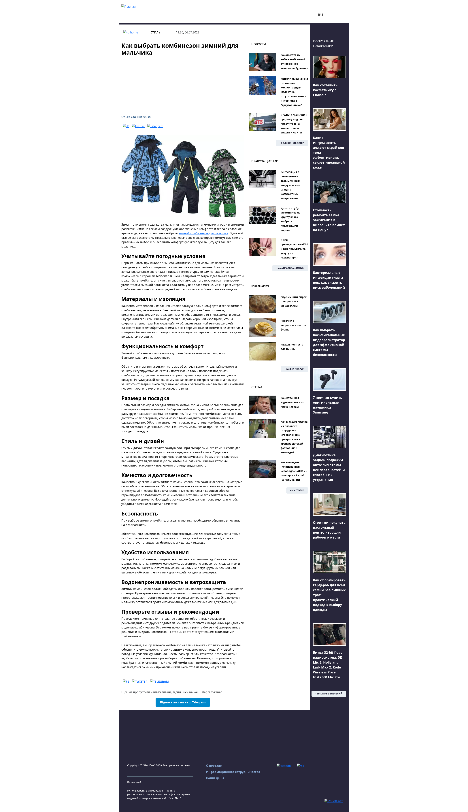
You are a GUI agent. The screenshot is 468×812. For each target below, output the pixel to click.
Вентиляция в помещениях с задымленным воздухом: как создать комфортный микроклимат (290, 185)
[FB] (126, 126)
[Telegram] (155, 126)
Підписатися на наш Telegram (183, 702)
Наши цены (215, 778)
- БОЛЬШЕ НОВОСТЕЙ (292, 143)
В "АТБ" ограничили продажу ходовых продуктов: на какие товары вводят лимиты (294, 123)
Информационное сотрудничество (233, 772)
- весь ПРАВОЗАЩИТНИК (290, 268)
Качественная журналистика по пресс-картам (292, 402)
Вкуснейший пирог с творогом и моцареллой (294, 301)
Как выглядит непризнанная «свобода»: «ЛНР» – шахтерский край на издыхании (294, 470)
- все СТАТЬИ (297, 490)
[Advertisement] (182, 83)
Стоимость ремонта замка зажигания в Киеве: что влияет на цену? (329, 220)
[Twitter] (138, 126)
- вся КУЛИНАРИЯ (294, 369)
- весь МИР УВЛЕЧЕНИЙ (328, 693)
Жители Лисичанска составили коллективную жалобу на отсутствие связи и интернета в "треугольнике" (294, 92)
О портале (214, 766)
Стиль (155, 32)
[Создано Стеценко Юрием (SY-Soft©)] (333, 801)
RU (320, 14)
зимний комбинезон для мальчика (203, 233)
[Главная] (128, 6)
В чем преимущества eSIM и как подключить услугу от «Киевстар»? (294, 248)
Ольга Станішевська (136, 117)
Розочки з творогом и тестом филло (294, 325)
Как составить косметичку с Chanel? (325, 90)
